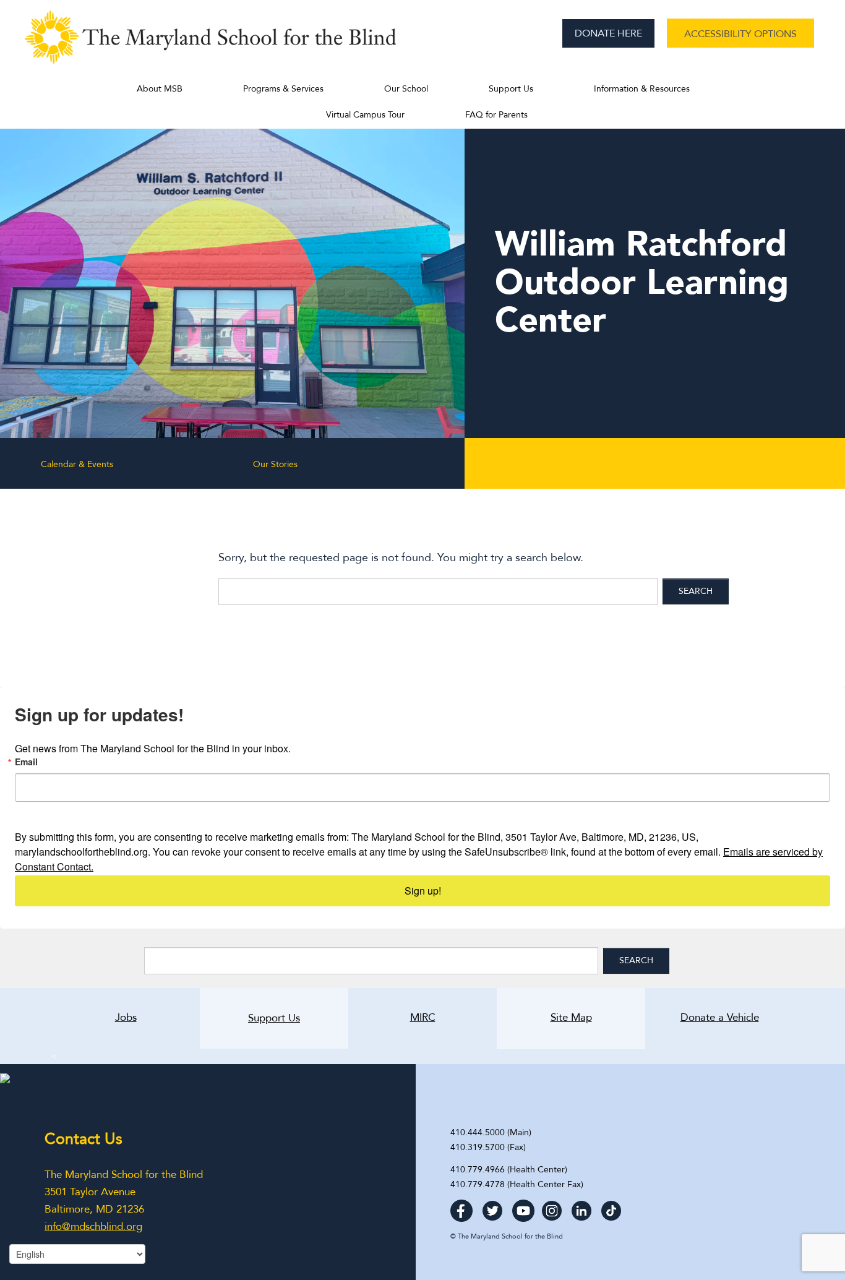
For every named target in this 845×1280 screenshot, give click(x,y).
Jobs (126, 1018)
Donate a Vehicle (702, 1018)
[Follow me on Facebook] (461, 1207)
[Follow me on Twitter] (492, 1207)
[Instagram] (552, 1207)
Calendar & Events (77, 464)
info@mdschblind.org (93, 1226)
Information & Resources (642, 89)
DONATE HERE (608, 33)
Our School (406, 89)
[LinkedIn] (581, 1207)
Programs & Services (283, 89)
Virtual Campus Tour (365, 115)
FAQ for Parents (496, 115)
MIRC (422, 1018)
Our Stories (275, 464)
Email (26, 761)
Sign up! (423, 890)
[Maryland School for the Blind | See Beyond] (210, 43)
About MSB (159, 89)
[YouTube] (523, 1207)
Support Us (511, 89)
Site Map (571, 1018)
